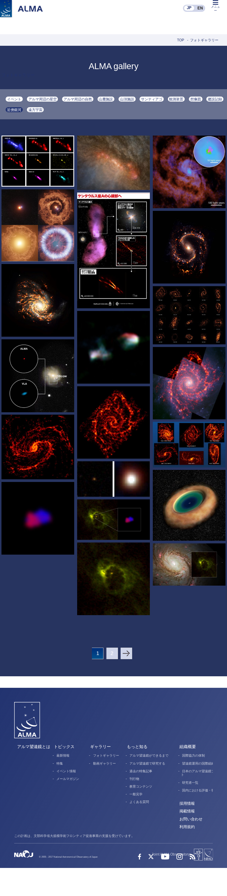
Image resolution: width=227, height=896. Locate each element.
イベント (14, 99)
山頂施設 (127, 99)
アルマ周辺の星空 (42, 99)
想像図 (195, 99)
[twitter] (151, 857)
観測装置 (176, 99)
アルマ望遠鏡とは (33, 747)
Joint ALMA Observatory (171, 854)
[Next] (126, 653)
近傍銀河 (14, 110)
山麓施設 (106, 99)
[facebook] (139, 857)
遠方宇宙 (35, 110)
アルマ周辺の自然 (78, 99)
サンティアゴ (151, 99)
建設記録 (215, 99)
